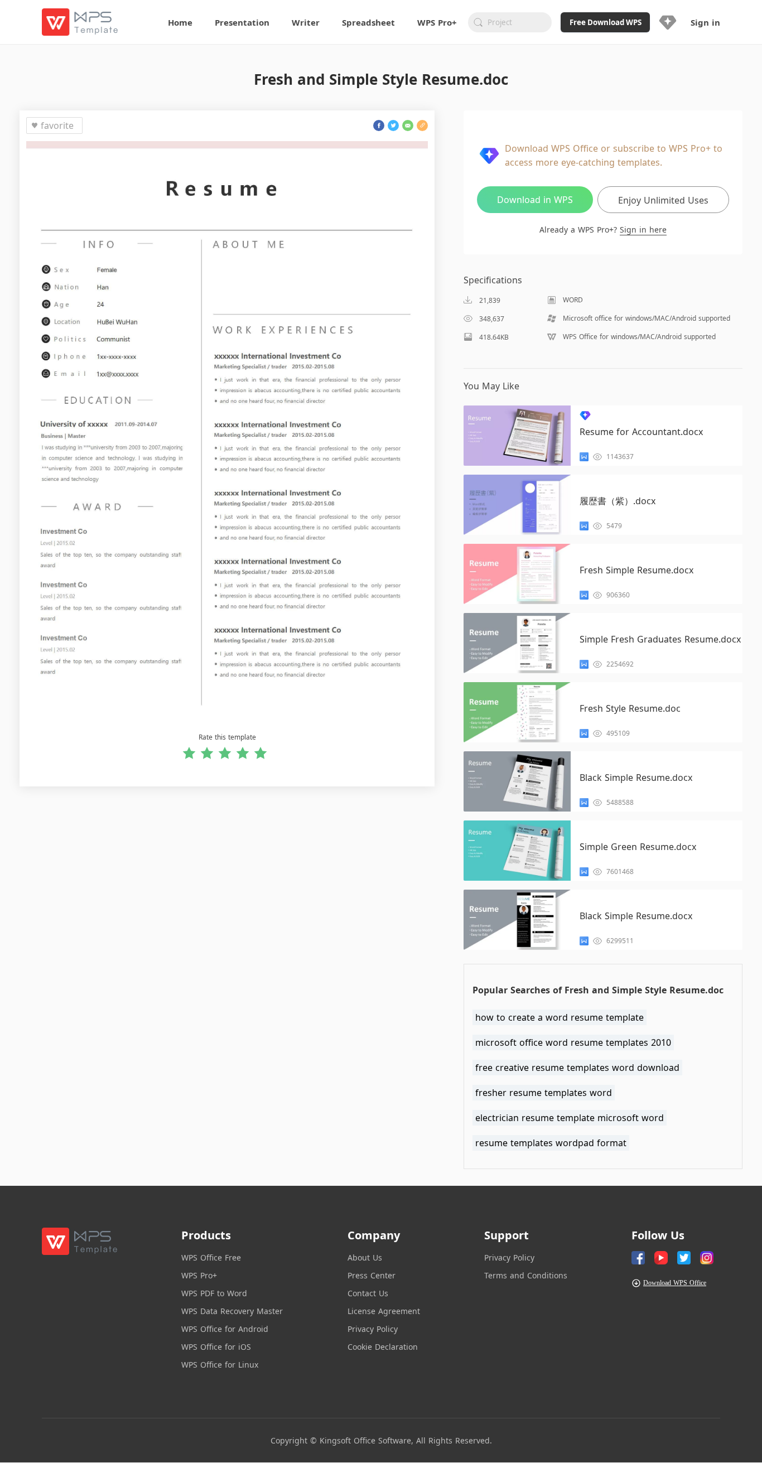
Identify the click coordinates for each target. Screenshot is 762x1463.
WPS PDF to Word (214, 1293)
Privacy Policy (373, 1329)
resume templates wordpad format (550, 1143)
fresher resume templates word (543, 1093)
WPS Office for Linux (219, 1364)
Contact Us (368, 1293)
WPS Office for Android (224, 1329)
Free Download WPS (606, 22)
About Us (365, 1257)
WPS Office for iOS (216, 1346)
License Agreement (384, 1311)
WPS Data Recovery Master (232, 1311)
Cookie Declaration (383, 1346)
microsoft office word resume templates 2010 (573, 1042)
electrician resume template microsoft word (569, 1118)
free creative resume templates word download (577, 1067)
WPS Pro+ (199, 1275)
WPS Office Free (211, 1257)
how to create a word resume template (559, 1017)
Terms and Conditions (525, 1275)
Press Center (372, 1275)
